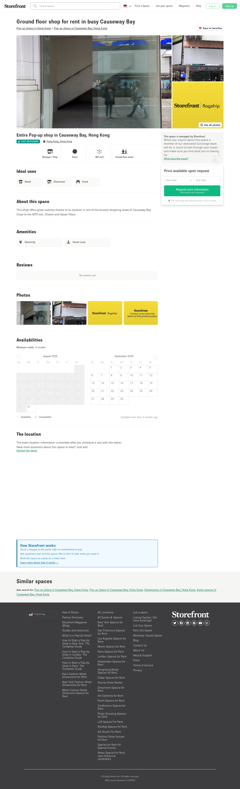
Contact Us (140, 645)
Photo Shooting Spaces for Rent (112, 715)
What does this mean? (176, 158)
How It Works (70, 612)
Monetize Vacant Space (147, 635)
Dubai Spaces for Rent (111, 677)
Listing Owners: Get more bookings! (145, 619)
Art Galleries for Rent (110, 695)
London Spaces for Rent (112, 656)
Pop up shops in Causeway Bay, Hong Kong (61, 589)
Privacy (137, 670)
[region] (87, 501)
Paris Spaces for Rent (111, 651)
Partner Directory (72, 617)
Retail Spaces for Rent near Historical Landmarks (111, 755)
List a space (140, 612)
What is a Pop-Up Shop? (77, 635)
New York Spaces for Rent (110, 624)
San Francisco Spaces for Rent (111, 632)
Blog (136, 640)
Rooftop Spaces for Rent (112, 726)
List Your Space (142, 625)
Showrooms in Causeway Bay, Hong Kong (169, 589)
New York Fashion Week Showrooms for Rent (77, 683)
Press (136, 660)
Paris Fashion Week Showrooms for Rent (74, 675)
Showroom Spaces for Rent (111, 689)
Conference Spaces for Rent (111, 707)
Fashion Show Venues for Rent (111, 738)
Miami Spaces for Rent (111, 646)
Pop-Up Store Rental (110, 682)
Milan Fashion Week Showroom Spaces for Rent (75, 693)
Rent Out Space (142, 630)
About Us (138, 650)
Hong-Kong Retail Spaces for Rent (108, 671)
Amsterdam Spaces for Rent (111, 663)
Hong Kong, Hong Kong (59, 141)
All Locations (105, 612)
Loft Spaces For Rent (110, 721)
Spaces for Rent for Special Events (109, 746)
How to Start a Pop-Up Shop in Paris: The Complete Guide (75, 665)
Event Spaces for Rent (111, 700)
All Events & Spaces (110, 617)
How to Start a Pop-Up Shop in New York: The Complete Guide (76, 643)
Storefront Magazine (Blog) (74, 624)
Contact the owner (26, 450)
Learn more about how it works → (39, 562)
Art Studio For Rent (109, 731)
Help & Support (142, 655)
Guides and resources (75, 630)
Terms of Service (143, 665)
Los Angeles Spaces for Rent (112, 640)
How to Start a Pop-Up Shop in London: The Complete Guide (75, 654)
